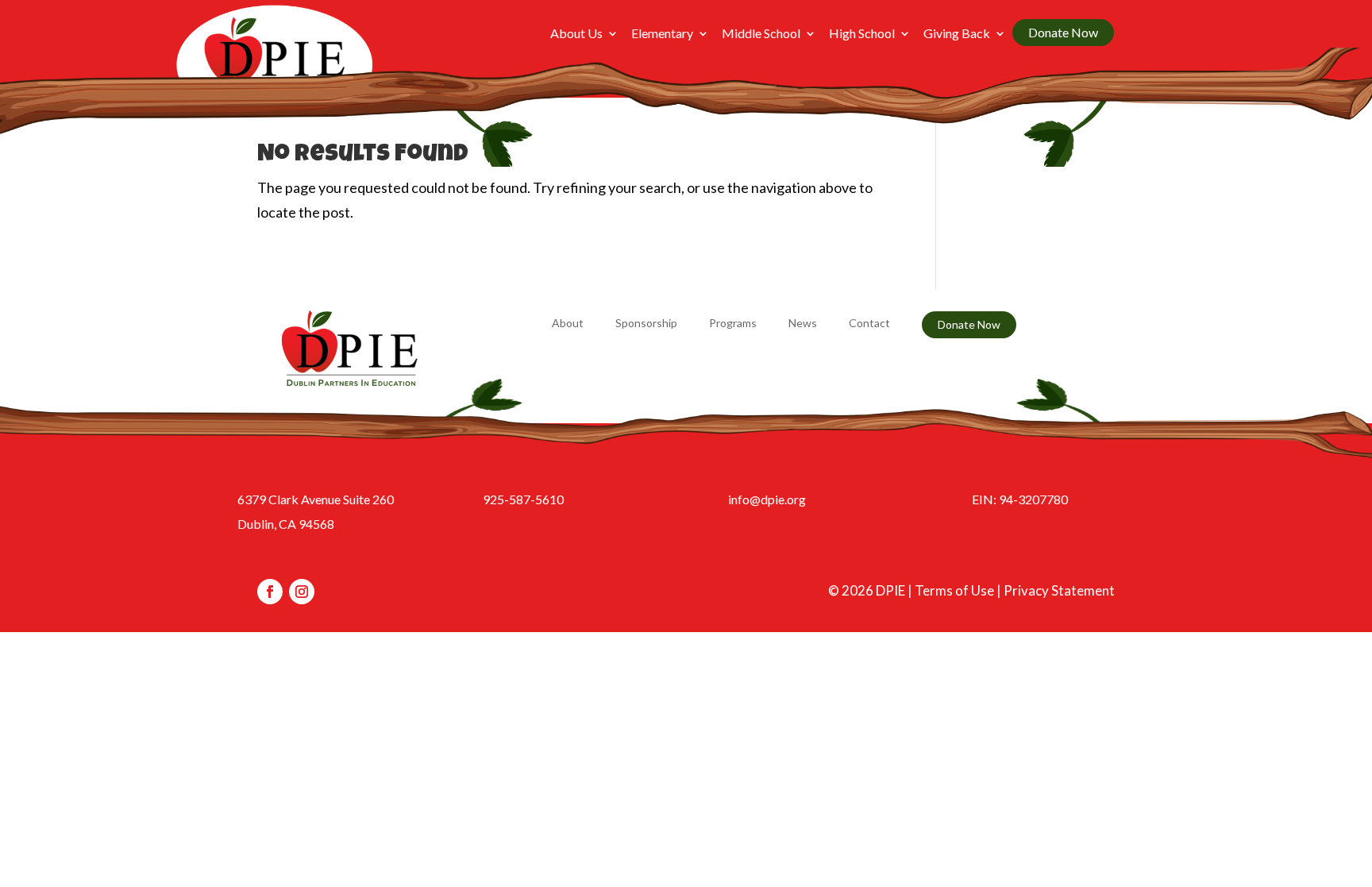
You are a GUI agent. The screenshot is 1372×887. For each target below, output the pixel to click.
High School (862, 34)
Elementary (662, 34)
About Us (576, 34)
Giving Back (956, 34)
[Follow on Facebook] (270, 591)
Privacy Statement (1059, 590)
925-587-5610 (523, 499)
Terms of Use (954, 590)
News (802, 324)
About (568, 324)
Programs (733, 324)
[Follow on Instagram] (301, 591)
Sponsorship (646, 324)
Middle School (761, 34)
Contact (869, 324)
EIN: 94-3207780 (1020, 499)
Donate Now (1063, 32)
